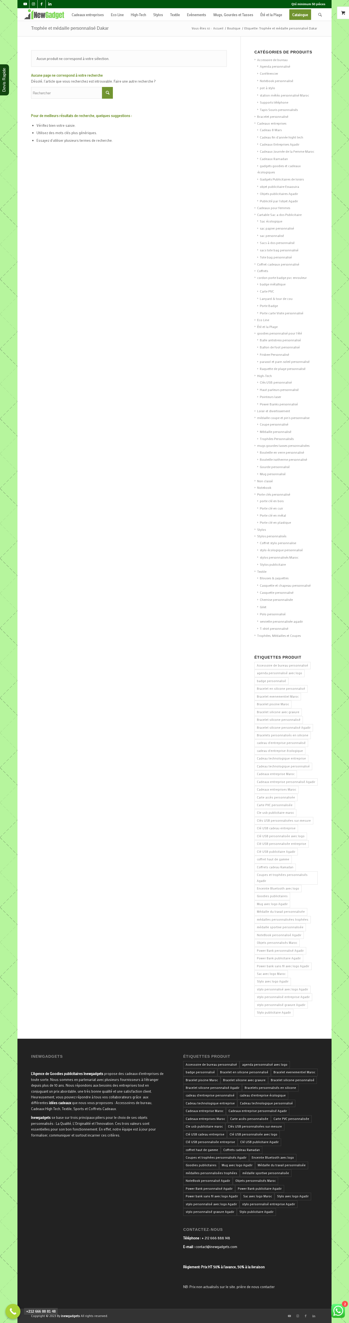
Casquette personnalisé (276, 592)
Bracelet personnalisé (272, 116)
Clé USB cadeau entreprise (276, 828)
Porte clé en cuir (271, 508)
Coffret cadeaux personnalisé (278, 264)
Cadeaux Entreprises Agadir (279, 144)
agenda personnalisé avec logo (279, 673)
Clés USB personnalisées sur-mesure (284, 820)
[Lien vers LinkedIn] (50, 4)
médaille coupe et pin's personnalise (283, 417)
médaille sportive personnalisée (280, 927)
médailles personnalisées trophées (282, 919)
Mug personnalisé (272, 474)
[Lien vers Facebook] (42, 4)
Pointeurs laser (270, 396)
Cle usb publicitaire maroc (275, 813)
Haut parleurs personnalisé (279, 389)
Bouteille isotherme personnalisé (283, 459)
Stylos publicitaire (273, 564)
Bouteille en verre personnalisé (282, 452)
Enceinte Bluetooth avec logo (278, 888)
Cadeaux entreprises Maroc (276, 789)
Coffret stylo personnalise (278, 543)
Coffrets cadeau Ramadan (275, 867)
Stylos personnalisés (271, 536)
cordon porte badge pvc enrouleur (282, 277)
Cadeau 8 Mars (271, 130)
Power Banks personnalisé (279, 404)
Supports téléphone (274, 102)
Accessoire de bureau (272, 60)
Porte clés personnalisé (273, 494)
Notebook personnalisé (276, 81)
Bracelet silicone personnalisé (278, 720)
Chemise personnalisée (276, 599)
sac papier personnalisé (277, 228)
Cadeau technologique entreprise (281, 758)
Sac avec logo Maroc (271, 974)
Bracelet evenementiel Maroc (278, 696)
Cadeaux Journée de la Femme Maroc (287, 151)
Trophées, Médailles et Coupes (279, 635)
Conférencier (269, 73)
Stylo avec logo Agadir (272, 981)
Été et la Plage (267, 326)
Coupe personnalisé (274, 424)
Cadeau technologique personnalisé (283, 766)
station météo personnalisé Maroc (284, 95)
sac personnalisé (272, 235)
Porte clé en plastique (275, 522)
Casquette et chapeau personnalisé (285, 585)
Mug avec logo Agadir (272, 904)
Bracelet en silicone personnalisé (281, 689)
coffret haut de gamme (273, 859)
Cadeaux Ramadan (274, 158)
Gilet (263, 607)
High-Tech (264, 375)
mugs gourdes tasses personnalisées (283, 445)
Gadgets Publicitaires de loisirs (282, 179)
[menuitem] (87, 14)
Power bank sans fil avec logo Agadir (283, 966)
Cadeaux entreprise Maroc (275, 774)
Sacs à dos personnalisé (277, 242)
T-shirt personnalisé (274, 628)
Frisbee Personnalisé (274, 354)
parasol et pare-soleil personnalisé (284, 361)
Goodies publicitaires (272, 896)
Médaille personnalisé (275, 431)
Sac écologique (271, 221)
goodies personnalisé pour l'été (279, 333)
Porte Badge (269, 305)
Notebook (264, 487)
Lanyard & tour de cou (276, 298)
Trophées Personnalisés (277, 438)
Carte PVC (267, 291)
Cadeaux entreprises (271, 123)
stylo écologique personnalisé (281, 550)
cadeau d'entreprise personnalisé (281, 743)
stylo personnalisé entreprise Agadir (283, 997)
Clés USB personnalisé (276, 382)
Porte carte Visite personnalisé (281, 313)
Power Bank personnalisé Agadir (280, 951)
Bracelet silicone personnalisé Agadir (284, 728)
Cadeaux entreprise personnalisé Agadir (286, 782)
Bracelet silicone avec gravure (278, 712)
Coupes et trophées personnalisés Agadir (282, 877)
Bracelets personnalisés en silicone (282, 735)
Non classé (265, 481)
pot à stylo (267, 88)
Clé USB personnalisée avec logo (281, 836)
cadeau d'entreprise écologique (280, 751)
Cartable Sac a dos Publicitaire (279, 214)
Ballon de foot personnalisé (280, 347)
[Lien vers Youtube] (25, 4)
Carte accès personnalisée (276, 797)
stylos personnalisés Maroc (279, 557)
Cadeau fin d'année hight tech (281, 137)
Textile (261, 571)
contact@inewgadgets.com (216, 1246)
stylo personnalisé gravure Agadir (281, 1005)
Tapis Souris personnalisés (279, 109)
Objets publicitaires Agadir (279, 193)
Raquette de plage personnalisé (282, 368)
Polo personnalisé (272, 614)
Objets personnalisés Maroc (277, 943)
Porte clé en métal (273, 515)
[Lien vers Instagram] (33, 4)
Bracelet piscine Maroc (273, 704)
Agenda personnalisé (275, 66)
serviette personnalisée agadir (281, 621)
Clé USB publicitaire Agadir (276, 852)
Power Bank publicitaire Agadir (279, 958)
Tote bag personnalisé (276, 257)
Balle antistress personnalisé (280, 340)
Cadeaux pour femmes (273, 208)
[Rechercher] (320, 14)
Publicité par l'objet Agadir (279, 201)
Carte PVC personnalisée (275, 805)
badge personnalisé (271, 681)
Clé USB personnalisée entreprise (281, 844)
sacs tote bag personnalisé (279, 250)
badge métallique (272, 284)
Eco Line (263, 320)
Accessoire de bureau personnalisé (282, 665)
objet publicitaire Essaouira (279, 186)
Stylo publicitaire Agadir (274, 1012)
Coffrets (262, 271)
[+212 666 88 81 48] (12, 1311)
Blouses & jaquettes (274, 578)
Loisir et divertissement (273, 411)
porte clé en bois (272, 501)
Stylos (261, 529)
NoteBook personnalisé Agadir (279, 935)
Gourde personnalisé (275, 467)
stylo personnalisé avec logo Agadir (282, 989)
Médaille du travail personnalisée (281, 912)
